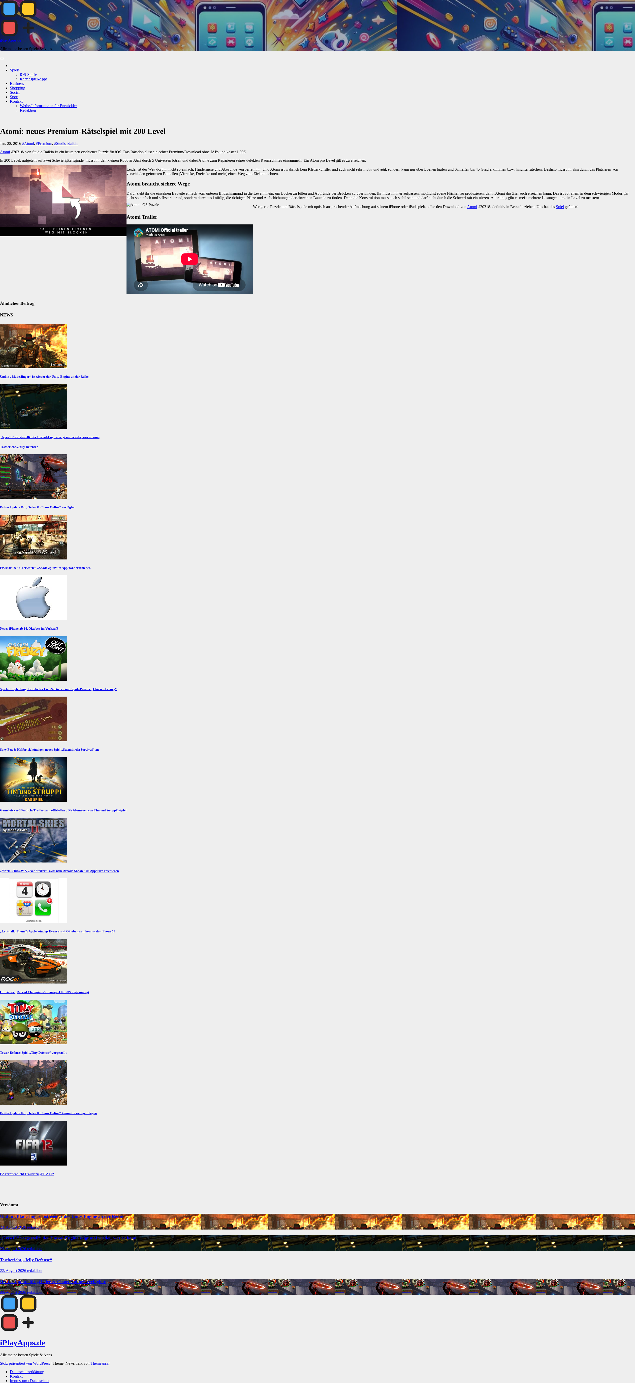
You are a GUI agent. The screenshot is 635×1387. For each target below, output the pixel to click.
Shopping (17, 88)
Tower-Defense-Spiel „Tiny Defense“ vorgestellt (33, 1052)
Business (17, 83)
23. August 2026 (13, 1227)
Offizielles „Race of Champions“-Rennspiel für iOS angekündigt (44, 992)
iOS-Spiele (28, 74)
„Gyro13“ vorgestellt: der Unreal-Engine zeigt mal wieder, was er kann (49, 437)
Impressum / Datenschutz (29, 1381)
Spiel (560, 207)
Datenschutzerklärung (27, 1372)
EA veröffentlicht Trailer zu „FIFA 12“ (27, 1174)
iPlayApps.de (10, 40)
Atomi (5, 152)
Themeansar (100, 1363)
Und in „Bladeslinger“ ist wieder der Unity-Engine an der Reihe (44, 376)
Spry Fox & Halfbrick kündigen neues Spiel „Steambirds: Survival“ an (49, 749)
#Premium (44, 143)
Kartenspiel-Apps (33, 79)
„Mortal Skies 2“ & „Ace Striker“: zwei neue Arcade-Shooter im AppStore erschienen (59, 871)
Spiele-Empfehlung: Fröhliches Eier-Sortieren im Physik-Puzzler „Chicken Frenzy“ (58, 689)
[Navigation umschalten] (2, 58)
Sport (14, 97)
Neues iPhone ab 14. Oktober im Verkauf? (29, 628)
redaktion (34, 1227)
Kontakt (16, 101)
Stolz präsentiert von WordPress (25, 1363)
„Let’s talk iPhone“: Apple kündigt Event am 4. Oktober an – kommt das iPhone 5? (57, 931)
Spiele (15, 70)
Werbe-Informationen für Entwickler (48, 106)
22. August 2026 (13, 1270)
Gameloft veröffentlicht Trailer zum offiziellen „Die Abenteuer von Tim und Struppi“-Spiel (63, 810)
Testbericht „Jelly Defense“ (19, 447)
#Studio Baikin (66, 143)
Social (15, 92)
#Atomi (28, 143)
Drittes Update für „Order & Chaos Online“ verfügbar (38, 507)
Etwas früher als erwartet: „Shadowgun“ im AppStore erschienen (45, 568)
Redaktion (28, 110)
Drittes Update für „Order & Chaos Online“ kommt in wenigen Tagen (48, 1113)
